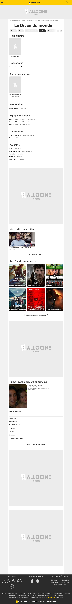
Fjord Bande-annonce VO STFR (17, 309)
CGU (34, 593)
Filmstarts (54, 580)
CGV (38, 593)
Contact (4, 593)
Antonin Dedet (13, 108)
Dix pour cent (13, 421)
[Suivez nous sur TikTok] (19, 581)
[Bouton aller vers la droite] (61, 31)
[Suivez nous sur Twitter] (9, 581)
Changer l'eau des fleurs (35, 385)
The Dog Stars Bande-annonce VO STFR (36, 285)
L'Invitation (12, 415)
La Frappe (12, 428)
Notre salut (12, 435)
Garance (11, 431)
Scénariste (12, 66)
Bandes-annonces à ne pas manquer (36, 315)
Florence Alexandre (15, 135)
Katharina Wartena (15, 122)
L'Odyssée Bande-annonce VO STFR (54, 309)
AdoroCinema (65, 582)
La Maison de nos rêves (16, 438)
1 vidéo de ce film (36, 254)
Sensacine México (60, 585)
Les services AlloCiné (43, 595)
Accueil (11, 20)
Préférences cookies (58, 593)
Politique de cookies (46, 593)
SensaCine (65, 580)
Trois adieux (12, 418)
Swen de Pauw (15, 56)
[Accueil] (34, 2)
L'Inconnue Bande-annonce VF (36, 309)
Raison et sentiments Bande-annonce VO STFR (17, 285)
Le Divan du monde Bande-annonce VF (20, 247)
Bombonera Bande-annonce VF (54, 285)
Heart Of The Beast (14, 425)
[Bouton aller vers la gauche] (58, 31)
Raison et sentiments (15, 411)
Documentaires (30, 20)
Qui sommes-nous (12, 593)
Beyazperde (54, 582)
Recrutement (22, 593)
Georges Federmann (15, 94)
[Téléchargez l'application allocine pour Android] (39, 581)
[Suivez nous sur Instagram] (14, 581)
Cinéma (16, 20)
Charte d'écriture (32, 595)
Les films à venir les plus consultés (36, 444)
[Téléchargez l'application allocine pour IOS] (33, 581)
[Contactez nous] (12, 586)
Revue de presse (22, 595)
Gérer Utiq (53, 595)
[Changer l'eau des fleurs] (18, 396)
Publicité (29, 593)
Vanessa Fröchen (14, 138)
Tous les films (22, 20)
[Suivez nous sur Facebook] (4, 581)
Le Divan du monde (39, 20)
